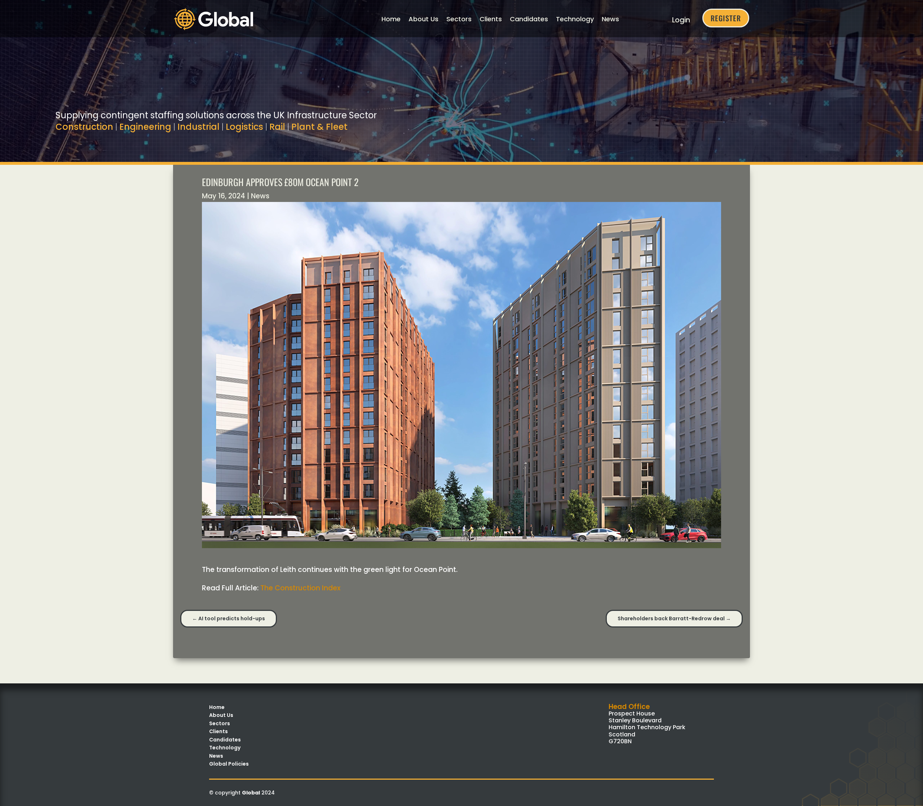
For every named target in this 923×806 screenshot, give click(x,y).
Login (681, 20)
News (610, 18)
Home (391, 18)
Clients (491, 18)
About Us (423, 18)
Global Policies (229, 763)
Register (726, 18)
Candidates (529, 18)
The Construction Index (300, 588)
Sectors (459, 18)
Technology (575, 18)
